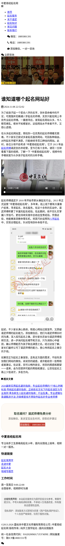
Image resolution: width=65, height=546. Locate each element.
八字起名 (54, 219)
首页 (9, 12)
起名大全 (6, 467)
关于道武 (12, 19)
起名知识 (12, 23)
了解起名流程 (8, 83)
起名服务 (12, 15)
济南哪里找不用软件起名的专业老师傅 (36, 397)
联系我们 (12, 30)
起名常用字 (7, 460)
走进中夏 (6, 464)
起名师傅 (6, 148)
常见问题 (12, 26)
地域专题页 (7, 471)
